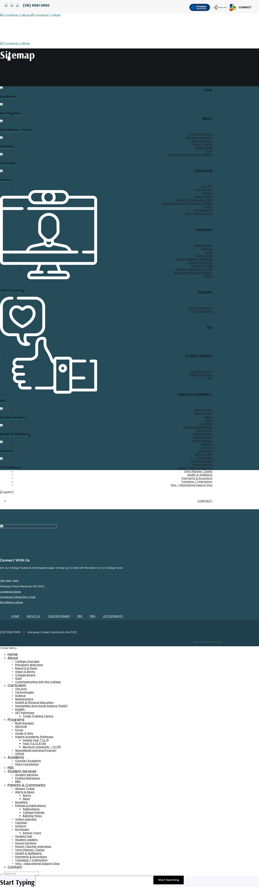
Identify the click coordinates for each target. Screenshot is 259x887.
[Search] (1, 874)
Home (15, 616)
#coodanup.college (11, 602)
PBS (79, 616)
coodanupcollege (10, 591)
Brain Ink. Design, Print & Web (208, 642)
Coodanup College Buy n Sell (17, 597)
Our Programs (59, 616)
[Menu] (2, 61)
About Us (33, 616)
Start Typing (17, 882)
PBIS (92, 616)
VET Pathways (113, 616)
